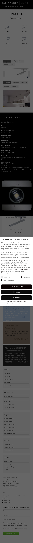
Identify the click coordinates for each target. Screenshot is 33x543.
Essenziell (7, 277)
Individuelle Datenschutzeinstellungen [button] (16, 301)
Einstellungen (5, 273)
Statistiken (27, 277)
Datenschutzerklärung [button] (17, 304)
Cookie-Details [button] (7, 304)
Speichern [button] (16, 292)
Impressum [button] (26, 304)
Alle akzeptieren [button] (16, 286)
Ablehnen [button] (16, 297)
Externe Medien (9, 280)
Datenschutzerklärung (21, 269)
